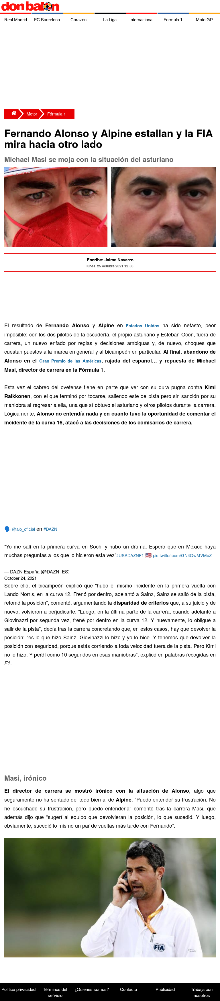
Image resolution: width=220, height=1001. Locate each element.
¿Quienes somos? (91, 989)
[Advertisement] (111, 67)
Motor (32, 114)
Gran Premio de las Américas (70, 361)
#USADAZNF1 (130, 555)
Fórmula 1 (56, 114)
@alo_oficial (23, 529)
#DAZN (50, 529)
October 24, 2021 (20, 578)
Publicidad (165, 989)
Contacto (128, 989)
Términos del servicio (55, 992)
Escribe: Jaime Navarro (110, 259)
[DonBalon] (11, 114)
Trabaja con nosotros (202, 992)
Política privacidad (18, 989)
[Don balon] (103, 6)
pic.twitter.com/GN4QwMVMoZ (182, 555)
